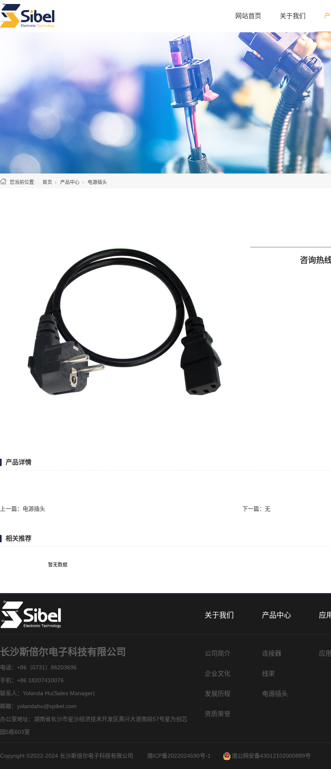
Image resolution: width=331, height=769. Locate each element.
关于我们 (293, 16)
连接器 (271, 653)
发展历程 (217, 693)
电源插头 (97, 182)
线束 (268, 673)
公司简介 (217, 653)
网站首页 (248, 16)
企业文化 (217, 673)
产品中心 (70, 182)
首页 (47, 182)
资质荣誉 (217, 713)
